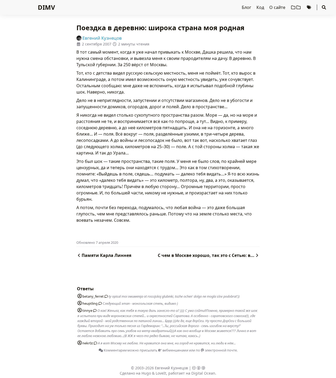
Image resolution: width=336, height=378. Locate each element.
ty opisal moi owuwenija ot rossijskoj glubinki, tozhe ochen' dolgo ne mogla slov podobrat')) (174, 296)
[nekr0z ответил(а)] (94, 343)
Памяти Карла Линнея (106, 255)
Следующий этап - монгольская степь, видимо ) (140, 303)
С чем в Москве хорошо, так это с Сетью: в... (206, 255)
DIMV (46, 7)
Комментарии (115, 350)
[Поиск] (324, 7)
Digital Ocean (203, 373)
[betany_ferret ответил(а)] (105, 296)
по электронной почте (216, 350)
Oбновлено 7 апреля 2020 (97, 242)
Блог (247, 7)
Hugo (146, 373)
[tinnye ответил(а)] (94, 310)
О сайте (277, 7)
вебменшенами (175, 350)
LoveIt (161, 373)
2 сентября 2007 (96, 44)
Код (260, 7)
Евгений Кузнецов (171, 367)
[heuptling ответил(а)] (99, 303)
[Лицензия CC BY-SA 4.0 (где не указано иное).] (198, 367)
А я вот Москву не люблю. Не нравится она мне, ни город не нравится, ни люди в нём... (167, 343)
